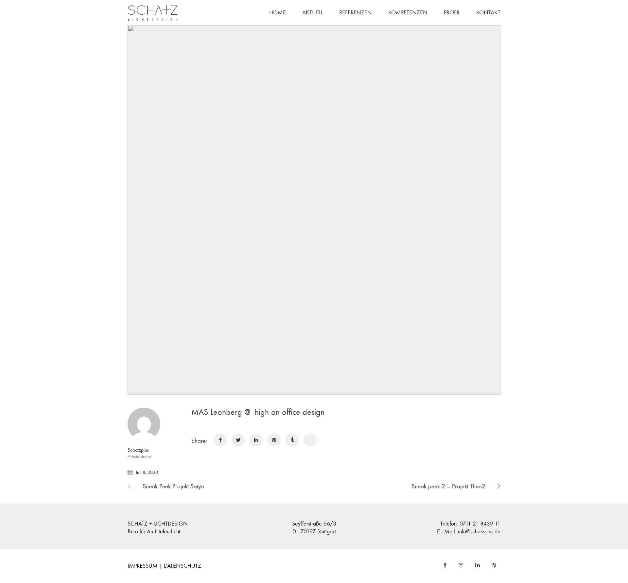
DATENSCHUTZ (182, 565)
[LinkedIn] (477, 565)
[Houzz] (493, 565)
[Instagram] (461, 565)
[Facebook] (444, 565)
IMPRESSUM (143, 565)
